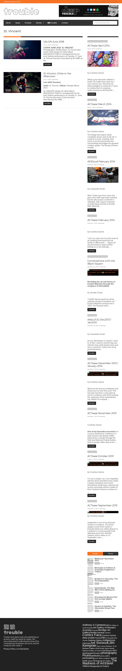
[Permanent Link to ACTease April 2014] (102, 59)
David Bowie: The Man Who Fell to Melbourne (105, 589)
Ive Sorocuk (100, 643)
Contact (114, 1)
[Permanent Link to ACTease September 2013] (102, 512)
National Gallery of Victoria (92, 651)
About (76, 1)
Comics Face (92, 635)
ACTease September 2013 (102, 505)
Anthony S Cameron (94, 624)
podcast (95, 655)
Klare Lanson (101, 646)
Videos (86, 666)
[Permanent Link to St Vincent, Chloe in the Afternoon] (22, 82)
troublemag (55, 45)
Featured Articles (92, 41)
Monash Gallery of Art (90, 648)
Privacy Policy (10, 649)
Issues (82, 1)
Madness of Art (111, 646)
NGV (115, 650)
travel (109, 663)
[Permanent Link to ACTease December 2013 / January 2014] (102, 374)
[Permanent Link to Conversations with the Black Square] (102, 272)
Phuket (86, 655)
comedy (100, 632)
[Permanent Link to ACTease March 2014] (102, 117)
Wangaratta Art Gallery (99, 666)
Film (103, 637)
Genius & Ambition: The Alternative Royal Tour (105, 607)
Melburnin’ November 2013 (104, 560)
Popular (95, 554)
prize (96, 658)
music (102, 648)
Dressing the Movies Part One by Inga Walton (106, 598)
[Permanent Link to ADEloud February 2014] (102, 175)
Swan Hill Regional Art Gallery (99, 661)
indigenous (109, 640)
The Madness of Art (99, 662)
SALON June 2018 (53, 41)
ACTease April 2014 (98, 45)
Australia (95, 630)
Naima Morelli (109, 648)
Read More (48, 64)
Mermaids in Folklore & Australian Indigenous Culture (105, 570)
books (93, 632)
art (107, 625)
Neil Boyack (107, 651)
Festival (98, 638)
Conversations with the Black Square (101, 262)
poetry (102, 656)
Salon (101, 658)
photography (109, 652)
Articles (96, 2)
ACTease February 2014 (101, 220)
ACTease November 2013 (101, 413)
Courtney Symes (109, 635)
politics (107, 656)
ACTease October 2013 (100, 456)
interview (86, 643)
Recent (110, 554)
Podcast (89, 1)
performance (95, 653)
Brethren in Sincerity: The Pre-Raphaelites (106, 580)
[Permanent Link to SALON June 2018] (22, 49)
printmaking (88, 658)
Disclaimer (24, 649)
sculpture (106, 658)
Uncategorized (103, 41)
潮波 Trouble (106, 1)
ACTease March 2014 (99, 104)
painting (85, 653)
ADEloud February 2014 (101, 161)
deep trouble (88, 638)
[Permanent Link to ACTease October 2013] (102, 464)
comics (108, 633)
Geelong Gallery (95, 640)
